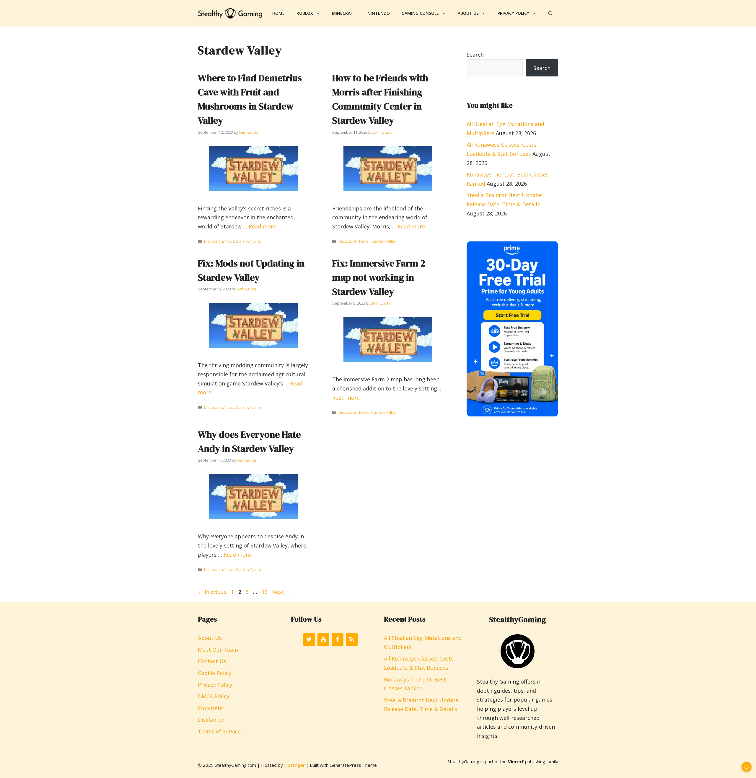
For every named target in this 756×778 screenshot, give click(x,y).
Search (475, 54)
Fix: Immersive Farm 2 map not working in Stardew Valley (378, 277)
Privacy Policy (513, 13)
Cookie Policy (214, 672)
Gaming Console (420, 13)
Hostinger (294, 765)
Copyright (210, 708)
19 (265, 591)
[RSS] (352, 639)
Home (278, 13)
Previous (212, 591)
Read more (262, 226)
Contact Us (212, 661)
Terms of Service (219, 731)
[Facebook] (337, 639)
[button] (550, 13)
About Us (468, 13)
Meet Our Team (218, 649)
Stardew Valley (249, 241)
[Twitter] (309, 639)
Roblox (304, 13)
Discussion (213, 241)
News (229, 241)
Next (281, 591)
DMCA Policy (213, 696)
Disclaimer (211, 719)
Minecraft (344, 13)
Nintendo (378, 13)
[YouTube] (323, 639)
